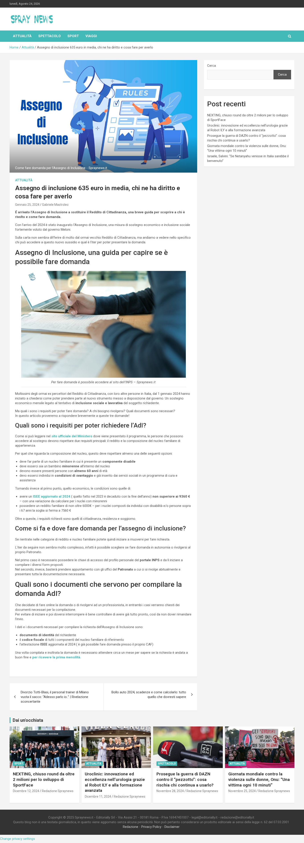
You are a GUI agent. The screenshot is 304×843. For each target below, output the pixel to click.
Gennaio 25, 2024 (27, 204)
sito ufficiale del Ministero (71, 436)
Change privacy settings (17, 839)
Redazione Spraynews (57, 791)
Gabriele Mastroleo (55, 204)
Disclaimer (172, 827)
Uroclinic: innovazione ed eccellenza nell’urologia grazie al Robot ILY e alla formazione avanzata (115, 782)
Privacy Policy (151, 827)
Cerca (211, 66)
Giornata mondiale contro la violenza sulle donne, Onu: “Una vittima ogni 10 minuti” (259, 779)
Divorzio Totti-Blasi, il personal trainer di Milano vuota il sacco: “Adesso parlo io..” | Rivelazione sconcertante (55, 697)
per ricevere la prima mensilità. (56, 657)
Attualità (22, 36)
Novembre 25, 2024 (242, 791)
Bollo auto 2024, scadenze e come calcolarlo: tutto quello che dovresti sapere (148, 694)
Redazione (130, 827)
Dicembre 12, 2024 (26, 791)
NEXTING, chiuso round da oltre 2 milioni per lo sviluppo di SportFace (44, 779)
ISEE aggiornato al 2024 (51, 496)
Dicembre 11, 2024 (98, 796)
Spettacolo (49, 36)
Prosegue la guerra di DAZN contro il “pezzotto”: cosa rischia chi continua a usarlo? (184, 779)
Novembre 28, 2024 (170, 791)
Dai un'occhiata (28, 720)
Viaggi (91, 36)
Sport (73, 36)
